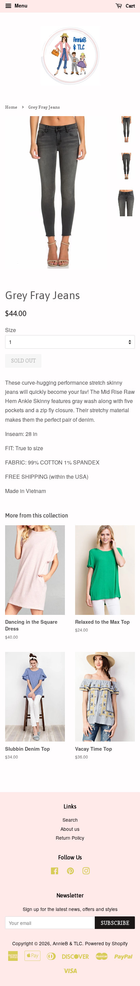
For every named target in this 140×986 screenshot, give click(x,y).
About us (70, 828)
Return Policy (70, 837)
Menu (20, 5)
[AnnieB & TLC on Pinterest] (70, 872)
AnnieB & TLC (67, 943)
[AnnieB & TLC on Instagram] (86, 872)
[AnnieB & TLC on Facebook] (54, 872)
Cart (130, 5)
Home (11, 107)
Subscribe (115, 923)
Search (70, 819)
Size (10, 330)
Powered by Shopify (106, 943)
